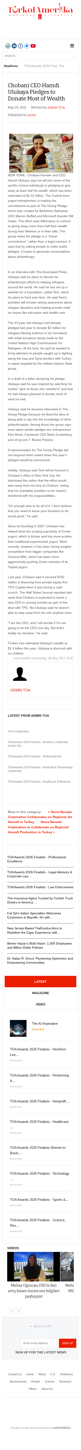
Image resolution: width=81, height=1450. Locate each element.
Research (65, 1381)
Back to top (43, 1326)
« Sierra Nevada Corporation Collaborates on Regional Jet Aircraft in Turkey (40, 817)
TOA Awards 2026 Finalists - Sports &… (39, 1199)
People (35, 1381)
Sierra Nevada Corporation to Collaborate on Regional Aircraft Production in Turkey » (38, 827)
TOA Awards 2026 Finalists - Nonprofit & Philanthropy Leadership (40, 769)
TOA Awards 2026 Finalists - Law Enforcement (40, 887)
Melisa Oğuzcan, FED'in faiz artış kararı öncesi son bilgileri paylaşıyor (34, 1290)
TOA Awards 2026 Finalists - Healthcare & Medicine (39, 781)
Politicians (66, 1374)
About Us (47, 1388)
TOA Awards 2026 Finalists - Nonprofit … (40, 1101)
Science (50, 1381)
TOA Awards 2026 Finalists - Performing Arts (34, 756)
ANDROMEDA (62, 1428)
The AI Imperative (18, 731)
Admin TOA (56, 107)
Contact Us (15, 1374)
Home (30, 1374)
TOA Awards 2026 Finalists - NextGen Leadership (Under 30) (38, 744)
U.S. (53, 1374)
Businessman (18, 1381)
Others (33, 1388)
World (42, 1374)
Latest (31, 115)
